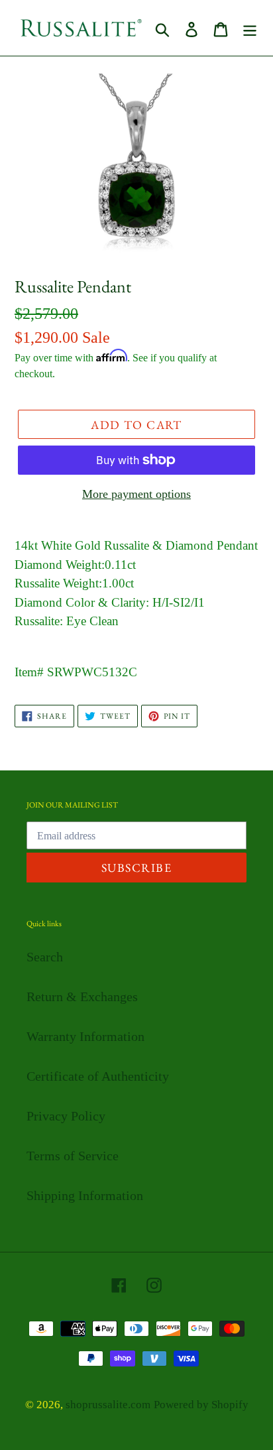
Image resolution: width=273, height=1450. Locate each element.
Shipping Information (85, 1195)
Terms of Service (73, 1155)
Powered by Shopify (201, 1404)
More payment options (136, 494)
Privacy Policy (66, 1116)
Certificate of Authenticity (98, 1076)
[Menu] (249, 27)
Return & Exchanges (82, 996)
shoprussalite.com (108, 1404)
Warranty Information (85, 1036)
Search (45, 956)
